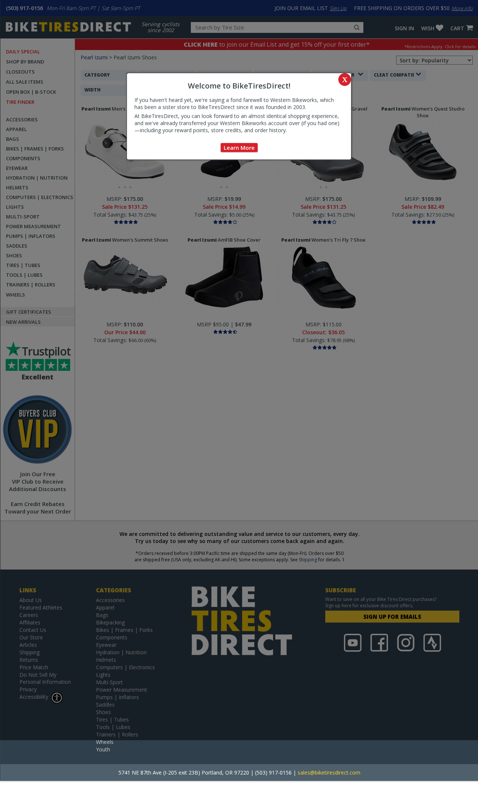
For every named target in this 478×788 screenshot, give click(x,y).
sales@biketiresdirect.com (329, 772)
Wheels (105, 741)
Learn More (239, 147)
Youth (103, 749)
